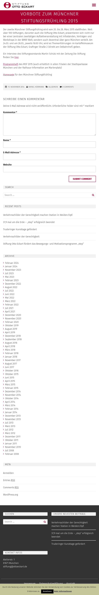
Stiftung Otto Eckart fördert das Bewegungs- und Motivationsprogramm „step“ (43, 243)
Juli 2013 (9, 422)
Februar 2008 (12, 454)
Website (7, 165)
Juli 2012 (9, 429)
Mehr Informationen (63, 591)
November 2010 (13, 447)
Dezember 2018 (13, 335)
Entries (9, 480)
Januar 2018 (11, 356)
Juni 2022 (9, 294)
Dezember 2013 (13, 415)
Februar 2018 (11, 353)
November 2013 (13, 419)
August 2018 (11, 342)
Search (93, 195)
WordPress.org (10, 494)
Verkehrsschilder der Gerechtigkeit (21, 236)
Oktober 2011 (11, 440)
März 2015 (10, 384)
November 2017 (13, 360)
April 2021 (10, 311)
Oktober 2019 (11, 325)
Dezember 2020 (13, 315)
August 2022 (11, 287)
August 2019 (11, 329)
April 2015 (10, 381)
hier (16, 57)
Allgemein (53, 87)
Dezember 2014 (13, 391)
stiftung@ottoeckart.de (15, 566)
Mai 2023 (9, 276)
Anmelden (8, 473)
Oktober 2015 (11, 374)
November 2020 (13, 318)
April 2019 (10, 332)
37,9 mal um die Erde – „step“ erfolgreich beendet (29, 222)
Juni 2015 (9, 377)
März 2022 (10, 301)
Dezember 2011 (12, 436)
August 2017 (11, 363)
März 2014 (10, 405)
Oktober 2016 (11, 370)
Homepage (8, 74)
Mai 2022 (9, 297)
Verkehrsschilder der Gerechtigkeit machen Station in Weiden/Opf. (38, 215)
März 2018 (10, 349)
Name (7, 140)
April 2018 (10, 346)
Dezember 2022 (13, 283)
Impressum (29, 583)
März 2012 (10, 433)
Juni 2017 (9, 367)
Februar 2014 (11, 408)
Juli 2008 (9, 450)
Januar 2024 (11, 266)
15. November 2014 (16, 87)
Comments (11, 487)
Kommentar (10, 112)
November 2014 (13, 395)
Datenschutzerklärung (51, 583)
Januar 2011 (11, 443)
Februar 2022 (12, 304)
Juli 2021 (9, 308)
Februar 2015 (11, 388)
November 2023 (13, 269)
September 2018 (13, 339)
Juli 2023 (9, 273)
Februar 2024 (12, 263)
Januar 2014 (11, 412)
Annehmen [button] (47, 591)
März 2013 (10, 426)
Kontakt (71, 583)
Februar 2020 (12, 322)
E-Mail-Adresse (12, 152)
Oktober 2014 (11, 398)
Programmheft (10, 64)
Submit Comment (82, 179)
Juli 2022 (9, 290)
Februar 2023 (12, 280)
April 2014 (10, 401)
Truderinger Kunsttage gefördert (20, 229)
